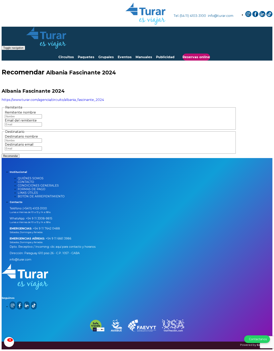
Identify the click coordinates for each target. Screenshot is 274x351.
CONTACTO (26, 182)
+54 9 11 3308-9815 (38, 218)
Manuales (144, 57)
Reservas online (196, 57)
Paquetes (86, 57)
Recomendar (10, 155)
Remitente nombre (20, 112)
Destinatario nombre (21, 136)
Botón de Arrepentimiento (41, 196)
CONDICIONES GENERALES (38, 185)
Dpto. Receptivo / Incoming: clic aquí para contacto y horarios (52, 247)
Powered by (256, 344)
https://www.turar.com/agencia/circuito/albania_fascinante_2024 (53, 100)
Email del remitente (21, 120)
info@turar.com (220, 16)
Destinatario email (19, 144)
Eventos (125, 57)
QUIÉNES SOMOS (31, 178)
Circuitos (66, 57)
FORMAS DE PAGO (31, 189)
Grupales (106, 57)
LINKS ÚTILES (28, 193)
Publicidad (165, 57)
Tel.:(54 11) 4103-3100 (190, 16)
